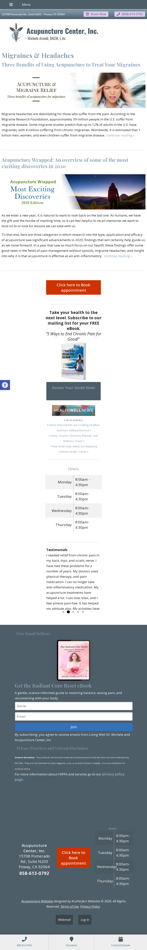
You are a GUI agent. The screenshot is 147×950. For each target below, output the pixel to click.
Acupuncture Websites (37, 901)
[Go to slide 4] (78, 612)
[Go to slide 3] (73, 612)
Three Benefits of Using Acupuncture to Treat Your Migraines (71, 64)
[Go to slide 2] (68, 612)
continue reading (121, 135)
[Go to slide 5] (83, 612)
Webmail (64, 919)
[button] (5, 385)
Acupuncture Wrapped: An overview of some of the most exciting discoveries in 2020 (65, 162)
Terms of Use (69, 906)
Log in (85, 919)
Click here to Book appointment (73, 287)
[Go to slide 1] (63, 612)
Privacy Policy (90, 906)
